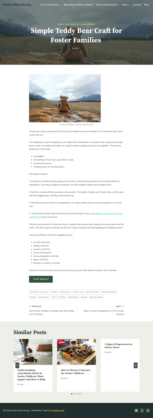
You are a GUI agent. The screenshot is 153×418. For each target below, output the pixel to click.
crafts (54, 292)
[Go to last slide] (17, 365)
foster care (78, 292)
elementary (65, 292)
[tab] (71, 393)
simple (84, 297)
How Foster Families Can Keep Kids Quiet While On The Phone (51, 310)
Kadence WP (58, 410)
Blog (146, 4)
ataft (76, 48)
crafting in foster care (39, 292)
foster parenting (109, 292)
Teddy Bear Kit (41, 279)
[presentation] (33, 352)
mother (62, 297)
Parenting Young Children (82, 24)
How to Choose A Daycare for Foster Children (75, 372)
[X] (142, 410)
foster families (93, 292)
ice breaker (44, 297)
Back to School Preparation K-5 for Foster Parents (104, 310)
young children (96, 297)
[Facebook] (136, 410)
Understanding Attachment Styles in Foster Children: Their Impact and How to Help (31, 375)
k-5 (54, 297)
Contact (136, 4)
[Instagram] (148, 410)
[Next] (136, 365)
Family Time (63, 24)
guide (33, 297)
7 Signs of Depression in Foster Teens (118, 346)
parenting (73, 297)
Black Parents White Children (78, 4)
